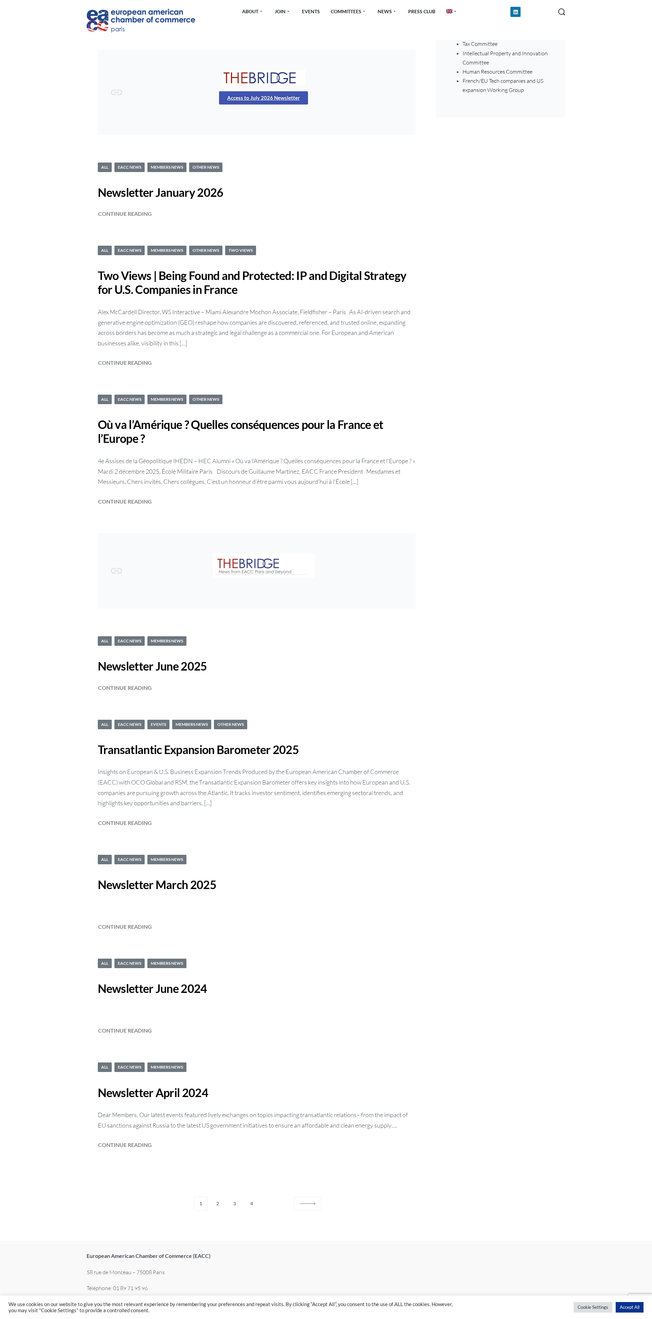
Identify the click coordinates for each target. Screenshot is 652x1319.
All (104, 167)
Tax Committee (480, 43)
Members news (167, 167)
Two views (241, 250)
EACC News (129, 167)
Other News (206, 167)
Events (158, 724)
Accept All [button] (629, 1307)
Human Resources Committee (497, 71)
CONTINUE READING (125, 213)
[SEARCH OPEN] (561, 12)
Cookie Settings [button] (593, 1307)
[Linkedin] (515, 12)
